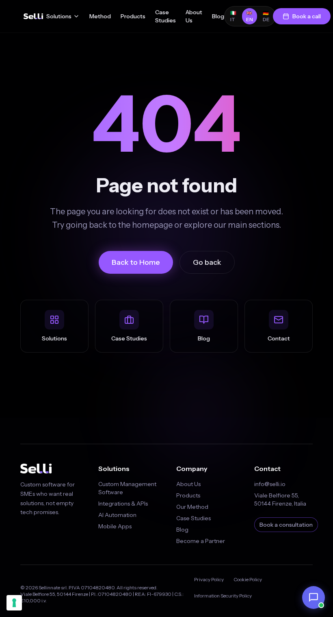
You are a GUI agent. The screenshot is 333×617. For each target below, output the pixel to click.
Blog (218, 16)
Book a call (306, 16)
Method (100, 16)
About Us (194, 16)
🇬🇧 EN (249, 16)
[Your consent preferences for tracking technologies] (14, 602)
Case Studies (165, 16)
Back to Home (136, 262)
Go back (207, 262)
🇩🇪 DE (266, 16)
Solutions (58, 16)
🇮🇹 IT (233, 16)
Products (133, 16)
